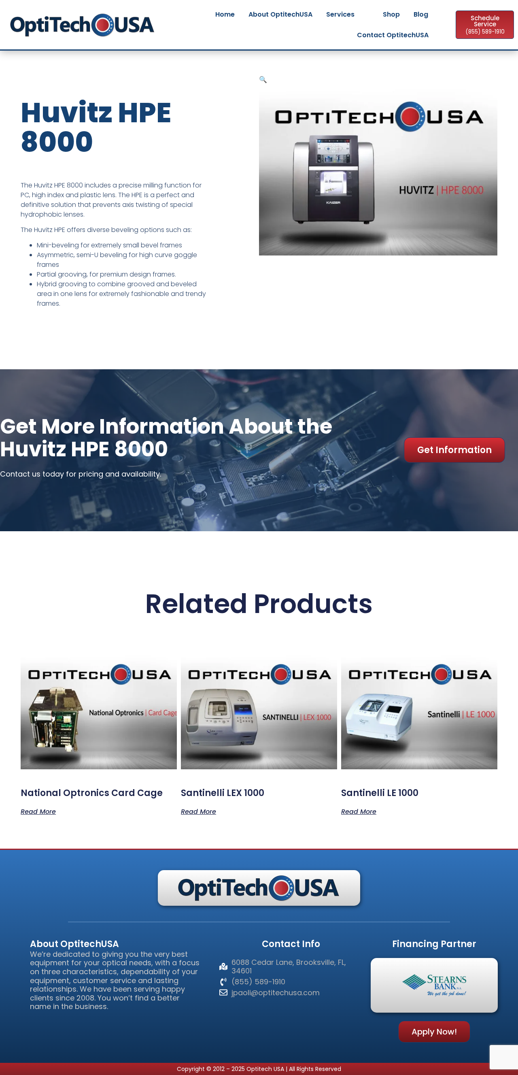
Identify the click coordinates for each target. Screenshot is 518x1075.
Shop (391, 14)
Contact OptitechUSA (393, 35)
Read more (38, 811)
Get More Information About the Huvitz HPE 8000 (166, 438)
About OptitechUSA (280, 14)
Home (225, 14)
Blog (421, 14)
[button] (263, 79)
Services (340, 14)
